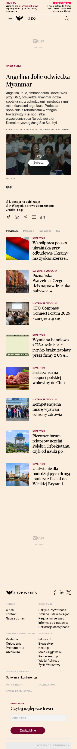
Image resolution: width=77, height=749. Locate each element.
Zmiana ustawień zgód (54, 614)
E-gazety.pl (45, 643)
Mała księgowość (50, 652)
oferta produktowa (19, 691)
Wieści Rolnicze (48, 660)
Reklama (12, 639)
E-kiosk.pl (44, 639)
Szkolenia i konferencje (21, 677)
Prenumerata (15, 648)
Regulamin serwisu (51, 618)
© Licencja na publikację (23, 201)
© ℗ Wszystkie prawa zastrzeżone (30, 205)
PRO (32, 18)
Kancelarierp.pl (48, 656)
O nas (10, 610)
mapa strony (14, 684)
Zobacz (38, 162)
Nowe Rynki (13, 66)
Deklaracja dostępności (54, 627)
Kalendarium (46, 684)
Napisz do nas (15, 618)
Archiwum (13, 652)
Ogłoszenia (13, 643)
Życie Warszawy (49, 665)
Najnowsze (44, 230)
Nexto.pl (43, 648)
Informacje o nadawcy (53, 622)
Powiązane (12, 230)
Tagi (58, 230)
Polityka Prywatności (52, 610)
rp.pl (9, 187)
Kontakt (11, 614)
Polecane (28, 230)
